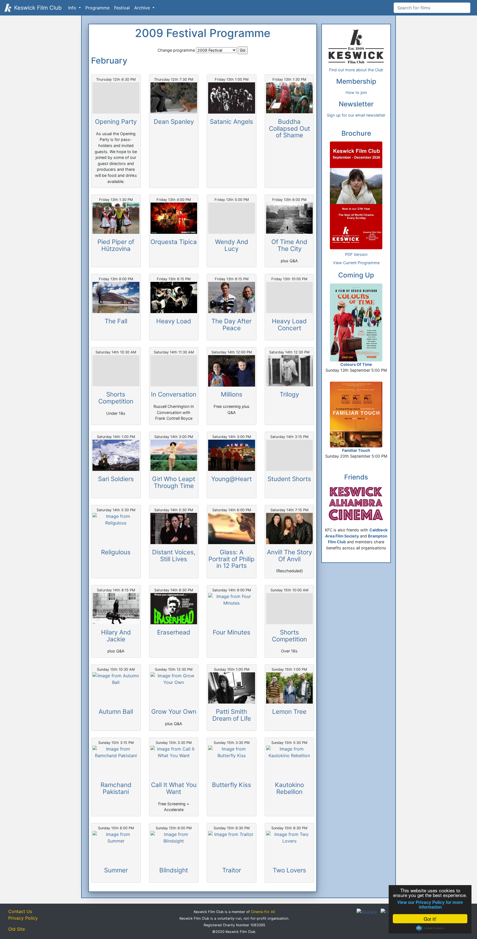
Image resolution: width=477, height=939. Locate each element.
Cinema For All (263, 912)
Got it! (430, 918)
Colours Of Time (356, 364)
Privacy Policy (23, 918)
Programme (97, 8)
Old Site (16, 929)
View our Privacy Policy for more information (430, 904)
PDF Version (356, 254)
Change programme (176, 50)
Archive (142, 8)
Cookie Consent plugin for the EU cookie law (430, 928)
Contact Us (20, 911)
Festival (122, 8)
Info (73, 8)
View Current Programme (356, 262)
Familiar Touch (356, 450)
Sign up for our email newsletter (356, 115)
